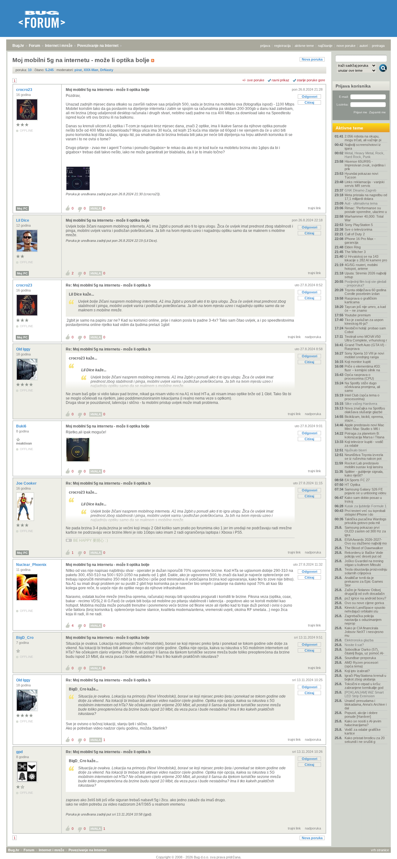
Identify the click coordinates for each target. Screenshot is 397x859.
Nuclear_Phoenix (31, 565)
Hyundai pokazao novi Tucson (361, 175)
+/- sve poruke (253, 80)
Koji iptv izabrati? (357, 671)
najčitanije (325, 45)
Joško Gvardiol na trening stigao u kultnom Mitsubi (364, 563)
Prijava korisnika (353, 86)
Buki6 (21, 426)
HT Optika (352, 484)
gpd (20, 752)
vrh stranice (380, 850)
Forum (34, 45)
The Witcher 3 (355, 252)
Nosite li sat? (354, 645)
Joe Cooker (27, 483)
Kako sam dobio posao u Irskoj (363, 499)
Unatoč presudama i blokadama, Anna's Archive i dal (365, 704)
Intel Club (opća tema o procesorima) (362, 397)
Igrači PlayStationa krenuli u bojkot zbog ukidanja (365, 677)
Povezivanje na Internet (97, 45)
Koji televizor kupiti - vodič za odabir (364, 443)
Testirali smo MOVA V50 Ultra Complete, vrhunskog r (366, 338)
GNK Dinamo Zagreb (360, 190)
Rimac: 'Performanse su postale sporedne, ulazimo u (366, 210)
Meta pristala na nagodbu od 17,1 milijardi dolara (366, 197)
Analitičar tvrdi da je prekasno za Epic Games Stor (364, 581)
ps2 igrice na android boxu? (365, 598)
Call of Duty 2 (355, 234)
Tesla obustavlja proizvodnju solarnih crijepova (366, 571)
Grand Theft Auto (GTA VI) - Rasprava (365, 346)
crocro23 (24, 90)
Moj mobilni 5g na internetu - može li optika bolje (107, 90)
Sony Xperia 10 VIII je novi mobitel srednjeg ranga (364, 355)
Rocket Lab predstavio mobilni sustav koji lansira (364, 465)
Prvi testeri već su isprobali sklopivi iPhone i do (365, 512)
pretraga (378, 45)
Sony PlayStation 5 (359, 225)
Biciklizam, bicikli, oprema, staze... (364, 418)
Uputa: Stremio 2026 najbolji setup (365, 275)
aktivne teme (304, 45)
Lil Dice (23, 220)
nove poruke (346, 45)
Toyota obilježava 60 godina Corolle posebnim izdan (365, 292)
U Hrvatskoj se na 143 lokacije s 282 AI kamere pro (366, 258)
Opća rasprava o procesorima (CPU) (359, 376)
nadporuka (313, 337)
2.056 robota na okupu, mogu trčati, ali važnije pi (363, 138)
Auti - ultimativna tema (361, 203)
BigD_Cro (25, 637)
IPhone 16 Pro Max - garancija (360, 240)
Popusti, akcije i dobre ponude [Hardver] (361, 714)
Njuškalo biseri (356, 450)
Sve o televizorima (358, 229)
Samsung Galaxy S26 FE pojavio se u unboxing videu (365, 491)
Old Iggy (23, 349)
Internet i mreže (59, 45)
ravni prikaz (280, 80)
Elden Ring (353, 247)
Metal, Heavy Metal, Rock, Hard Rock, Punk (364, 155)
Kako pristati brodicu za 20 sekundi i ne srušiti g (365, 740)
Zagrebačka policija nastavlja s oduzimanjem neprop (363, 619)
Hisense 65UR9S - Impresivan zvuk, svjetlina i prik (365, 165)
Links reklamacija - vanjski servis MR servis (364, 184)
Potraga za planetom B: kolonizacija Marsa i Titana (364, 435)
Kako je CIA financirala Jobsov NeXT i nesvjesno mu (364, 631)
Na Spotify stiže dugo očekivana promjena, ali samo (362, 386)
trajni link (314, 208)
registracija (282, 45)
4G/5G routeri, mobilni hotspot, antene (361, 266)
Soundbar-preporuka (360, 658)
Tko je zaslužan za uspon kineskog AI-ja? (364, 321)
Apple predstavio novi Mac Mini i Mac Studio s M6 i (364, 427)
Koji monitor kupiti (358, 362)
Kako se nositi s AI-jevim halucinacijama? (363, 723)
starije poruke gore (311, 80)
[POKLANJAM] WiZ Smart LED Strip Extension (364, 694)
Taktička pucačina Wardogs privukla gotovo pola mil (365, 521)
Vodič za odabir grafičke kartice (363, 731)
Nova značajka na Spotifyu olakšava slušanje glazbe (365, 410)
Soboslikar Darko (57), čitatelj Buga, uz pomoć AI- (364, 651)
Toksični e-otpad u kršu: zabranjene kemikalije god (364, 685)
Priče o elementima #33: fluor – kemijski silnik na (363, 368)
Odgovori (309, 96)
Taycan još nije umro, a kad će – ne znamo (365, 308)
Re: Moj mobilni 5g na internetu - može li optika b (108, 285)
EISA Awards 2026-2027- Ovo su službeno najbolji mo (366, 541)
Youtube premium (358, 315)
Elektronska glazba (359, 640)
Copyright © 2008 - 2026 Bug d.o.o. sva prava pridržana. (198, 857)
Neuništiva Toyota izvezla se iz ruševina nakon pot (364, 456)
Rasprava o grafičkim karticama (361, 300)
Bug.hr (18, 45)
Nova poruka (312, 59)
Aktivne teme (349, 127)
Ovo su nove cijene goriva (364, 603)
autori (363, 45)
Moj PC (22, 208)
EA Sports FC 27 (357, 480)
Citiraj (309, 102)
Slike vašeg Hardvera (361, 403)
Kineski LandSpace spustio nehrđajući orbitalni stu (365, 609)
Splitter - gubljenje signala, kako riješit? (364, 473)
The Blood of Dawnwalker (364, 548)
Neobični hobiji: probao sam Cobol (365, 330)
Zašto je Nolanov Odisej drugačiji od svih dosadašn (365, 591)
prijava (265, 45)
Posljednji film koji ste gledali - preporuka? (365, 283)
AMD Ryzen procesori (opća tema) (361, 664)
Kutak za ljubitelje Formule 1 (365, 506)
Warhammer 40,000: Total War (364, 218)
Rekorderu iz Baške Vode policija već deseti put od (364, 554)
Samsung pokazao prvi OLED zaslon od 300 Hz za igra (365, 531)
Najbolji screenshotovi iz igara (363, 146)
